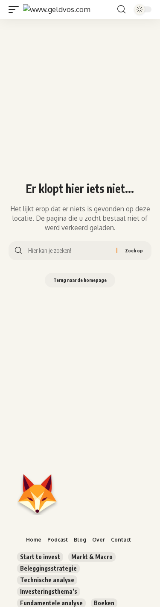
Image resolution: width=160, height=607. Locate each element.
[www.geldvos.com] (56, 9)
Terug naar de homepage (80, 280)
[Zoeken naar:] (69, 250)
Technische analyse (47, 579)
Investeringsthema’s (48, 591)
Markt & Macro (92, 556)
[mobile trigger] (16, 9)
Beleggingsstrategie (48, 568)
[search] (121, 9)
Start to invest (40, 556)
